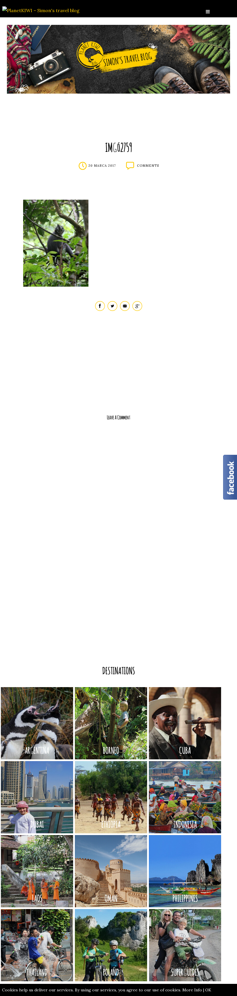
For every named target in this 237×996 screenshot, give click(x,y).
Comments (148, 166)
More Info (192, 990)
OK (208, 990)
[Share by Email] (125, 309)
